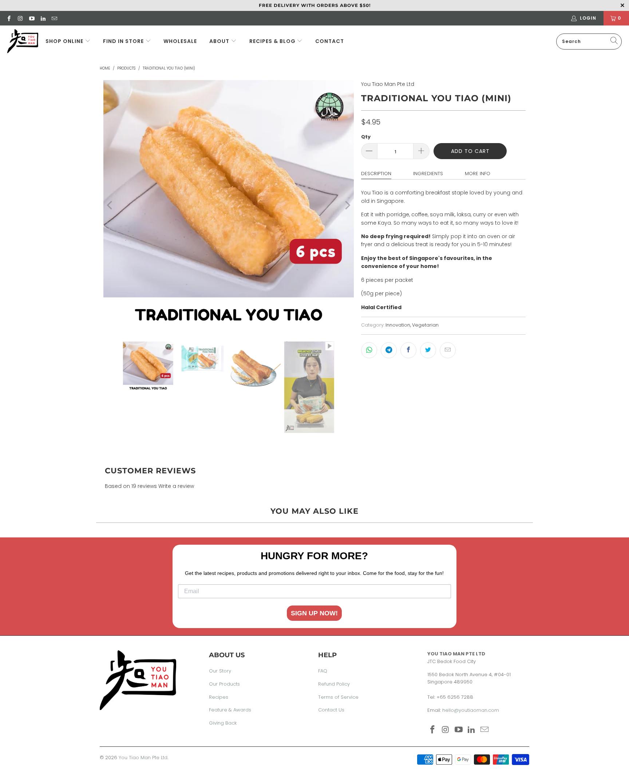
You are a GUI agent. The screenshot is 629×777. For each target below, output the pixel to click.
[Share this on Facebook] (408, 350)
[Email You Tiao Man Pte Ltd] (54, 18)
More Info (477, 173)
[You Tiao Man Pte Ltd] (22, 41)
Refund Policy (334, 684)
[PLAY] (228, 205)
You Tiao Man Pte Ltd (387, 84)
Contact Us (331, 709)
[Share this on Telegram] (389, 350)
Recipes (218, 697)
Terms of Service (338, 697)
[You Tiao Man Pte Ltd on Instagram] (20, 18)
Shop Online (64, 41)
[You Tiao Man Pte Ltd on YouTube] (31, 18)
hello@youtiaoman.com (470, 710)
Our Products (224, 684)
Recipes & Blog (273, 41)
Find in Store (124, 41)
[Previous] (110, 205)
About (219, 41)
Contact (329, 41)
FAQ (322, 670)
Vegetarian (425, 325)
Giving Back (223, 722)
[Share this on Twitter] (428, 350)
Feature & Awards (230, 709)
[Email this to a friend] (448, 350)
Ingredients (428, 173)
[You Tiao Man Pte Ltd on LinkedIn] (43, 18)
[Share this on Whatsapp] (369, 350)
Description (376, 173)
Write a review (176, 486)
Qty (366, 136)
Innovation (397, 325)
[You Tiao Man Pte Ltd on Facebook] (8, 18)
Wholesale (180, 41)
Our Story (220, 670)
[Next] (347, 205)
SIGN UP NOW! (314, 613)
